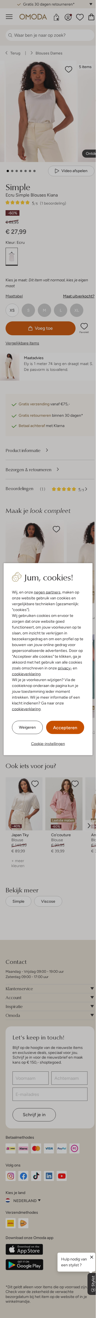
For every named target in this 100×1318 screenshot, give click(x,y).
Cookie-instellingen (48, 743)
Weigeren (27, 727)
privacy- (65, 668)
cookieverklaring (26, 673)
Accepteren (65, 727)
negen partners (47, 592)
